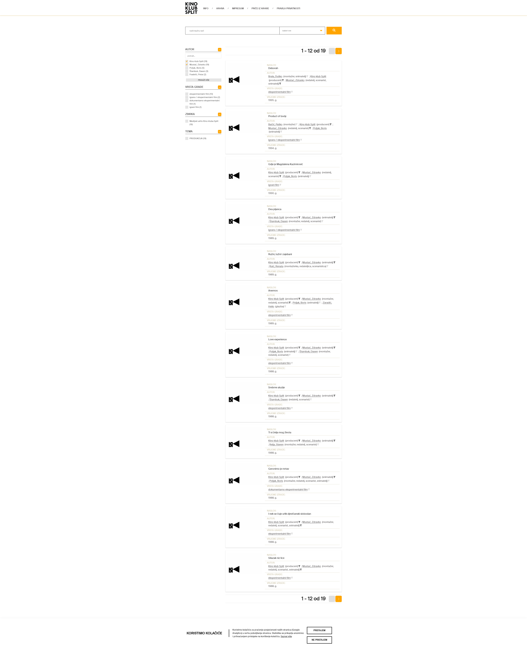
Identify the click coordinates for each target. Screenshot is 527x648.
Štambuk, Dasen (278, 221)
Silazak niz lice (276, 558)
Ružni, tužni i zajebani (280, 254)
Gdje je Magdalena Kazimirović (285, 164)
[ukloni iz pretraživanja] (282, 80)
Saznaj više (286, 636)
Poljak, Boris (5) (197, 68)
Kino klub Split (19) (198, 61)
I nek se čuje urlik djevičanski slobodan (289, 513)
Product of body (277, 116)
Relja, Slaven (276, 444)
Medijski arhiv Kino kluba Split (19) (204, 123)
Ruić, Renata (276, 266)
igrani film (273, 185)
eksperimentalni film (279, 92)
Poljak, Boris (320, 128)
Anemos (273, 290)
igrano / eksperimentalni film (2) (205, 97)
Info (205, 8)
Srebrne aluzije (276, 387)
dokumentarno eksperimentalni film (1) (205, 102)
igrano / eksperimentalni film (284, 140)
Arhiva (220, 8)
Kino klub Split (318, 76)
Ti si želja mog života (279, 432)
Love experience (277, 339)
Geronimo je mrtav (278, 468)
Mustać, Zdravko (295, 80)
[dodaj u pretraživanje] (307, 76)
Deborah (273, 68)
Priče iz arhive (260, 8)
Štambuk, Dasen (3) (199, 71)
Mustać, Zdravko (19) (199, 64)
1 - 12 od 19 (314, 51)
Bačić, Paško (275, 124)
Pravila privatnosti (288, 8)
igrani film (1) (195, 107)
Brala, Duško (275, 76)
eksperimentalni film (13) (201, 94)
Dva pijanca (274, 209)
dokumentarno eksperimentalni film (288, 489)
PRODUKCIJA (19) (198, 138)
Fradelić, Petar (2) (198, 74)
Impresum (238, 8)
